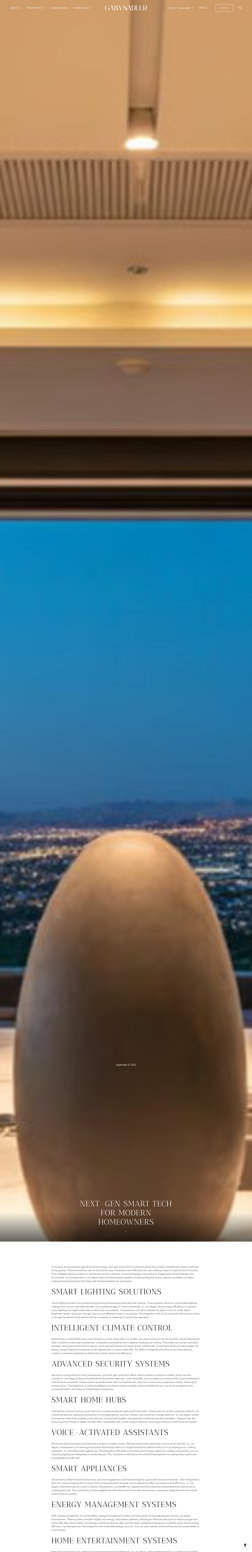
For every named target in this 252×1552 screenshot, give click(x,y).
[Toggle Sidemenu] (238, 7)
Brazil (203, 7)
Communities (59, 7)
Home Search (81, 7)
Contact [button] (224, 7)
